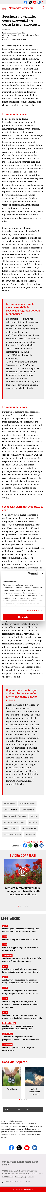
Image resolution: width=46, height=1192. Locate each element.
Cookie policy (20, 1176)
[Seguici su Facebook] (25, 2)
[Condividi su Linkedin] (41, 845)
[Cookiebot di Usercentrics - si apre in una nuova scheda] (28, 573)
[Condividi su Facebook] (25, 845)
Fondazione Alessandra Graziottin (17, 1182)
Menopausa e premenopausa (14, 822)
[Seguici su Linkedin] (39, 2)
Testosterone (30, 834)
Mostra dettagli (33, 610)
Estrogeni (34, 816)
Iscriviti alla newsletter (23, 1189)
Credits (30, 1176)
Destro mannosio (28, 810)
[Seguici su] (34, 2)
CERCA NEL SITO (23, 1110)
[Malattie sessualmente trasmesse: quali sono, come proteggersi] (34, 1076)
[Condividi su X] (36, 845)
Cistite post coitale (10, 810)
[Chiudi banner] (42, 573)
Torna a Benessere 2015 (34, 842)
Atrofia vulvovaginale (27, 804)
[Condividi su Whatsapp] (30, 845)
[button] (18, 906)
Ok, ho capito (23, 617)
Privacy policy (8, 1176)
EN (43, 2)
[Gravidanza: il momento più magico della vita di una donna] (11, 1076)
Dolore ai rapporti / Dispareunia (15, 816)
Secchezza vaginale (29, 828)
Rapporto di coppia (10, 828)
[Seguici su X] (30, 2)
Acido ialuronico (9, 804)
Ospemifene (33, 822)
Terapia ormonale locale (12, 834)
